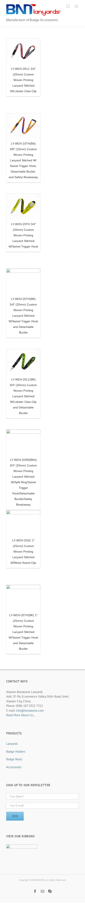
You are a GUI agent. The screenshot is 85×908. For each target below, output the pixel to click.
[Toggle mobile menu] (76, 6)
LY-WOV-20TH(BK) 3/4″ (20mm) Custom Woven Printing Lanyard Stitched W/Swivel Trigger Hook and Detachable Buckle (23, 315)
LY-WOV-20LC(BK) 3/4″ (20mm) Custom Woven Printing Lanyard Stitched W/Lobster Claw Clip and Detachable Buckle (23, 396)
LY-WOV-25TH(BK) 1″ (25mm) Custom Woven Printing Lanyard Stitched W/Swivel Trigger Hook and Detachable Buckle (23, 631)
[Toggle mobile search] (68, 6)
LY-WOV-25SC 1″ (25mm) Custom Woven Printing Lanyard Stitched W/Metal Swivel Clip (23, 551)
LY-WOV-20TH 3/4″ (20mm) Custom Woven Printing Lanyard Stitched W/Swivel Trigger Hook (23, 235)
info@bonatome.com (30, 710)
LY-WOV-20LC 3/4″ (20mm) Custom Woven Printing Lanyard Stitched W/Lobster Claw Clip (23, 80)
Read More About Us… (20, 715)
